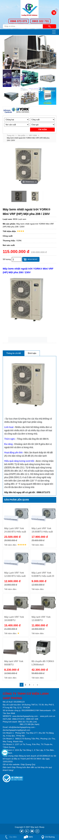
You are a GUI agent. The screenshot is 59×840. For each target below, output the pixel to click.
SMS (30, 837)
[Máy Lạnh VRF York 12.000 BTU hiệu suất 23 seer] (16, 559)
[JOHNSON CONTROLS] (9, 110)
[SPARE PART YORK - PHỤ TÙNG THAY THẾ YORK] (11, 78)
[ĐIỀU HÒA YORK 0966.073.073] (29, 9)
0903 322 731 (40, 21)
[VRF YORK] (29, 96)
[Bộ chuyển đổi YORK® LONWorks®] (43, 648)
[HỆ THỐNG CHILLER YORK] (29, 78)
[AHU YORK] (47, 78)
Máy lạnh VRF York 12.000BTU (41, 618)
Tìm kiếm (49, 26)
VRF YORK (33, 135)
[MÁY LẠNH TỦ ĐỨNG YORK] (47, 96)
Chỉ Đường (50, 837)
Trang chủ (10, 135)
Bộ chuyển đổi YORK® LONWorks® (43, 663)
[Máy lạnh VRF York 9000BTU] (16, 648)
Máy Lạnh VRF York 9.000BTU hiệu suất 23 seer (43, 575)
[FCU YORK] (11, 96)
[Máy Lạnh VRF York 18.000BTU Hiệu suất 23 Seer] (43, 515)
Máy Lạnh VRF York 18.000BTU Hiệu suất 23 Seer (42, 530)
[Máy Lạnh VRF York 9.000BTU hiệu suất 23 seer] (43, 559)
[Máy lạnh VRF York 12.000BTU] (43, 603)
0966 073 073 (18, 21)
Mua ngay (32, 259)
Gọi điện (13, 837)
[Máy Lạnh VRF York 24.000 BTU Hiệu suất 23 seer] (16, 515)
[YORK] (23, 110)
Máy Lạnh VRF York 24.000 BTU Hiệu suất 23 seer (15, 530)
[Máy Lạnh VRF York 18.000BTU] (16, 603)
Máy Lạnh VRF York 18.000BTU (14, 618)
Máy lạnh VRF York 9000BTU (13, 663)
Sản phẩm (21, 135)
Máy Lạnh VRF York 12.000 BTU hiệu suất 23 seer (15, 575)
